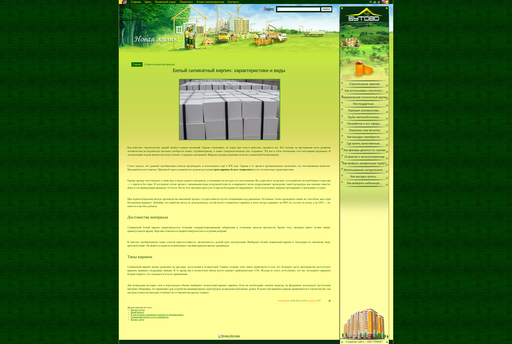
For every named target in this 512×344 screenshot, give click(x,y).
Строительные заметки (364, 83)
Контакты (233, 1)
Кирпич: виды (137, 319)
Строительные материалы (159, 64)
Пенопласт (186, 1)
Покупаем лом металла (364, 130)
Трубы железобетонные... (364, 117)
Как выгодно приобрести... (364, 136)
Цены (148, 1)
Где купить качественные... (364, 143)
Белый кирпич (137, 312)
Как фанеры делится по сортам (364, 150)
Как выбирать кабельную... (364, 183)
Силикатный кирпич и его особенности (150, 317)
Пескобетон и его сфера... (364, 123)
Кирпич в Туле (138, 310)
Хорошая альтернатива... (364, 110)
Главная (136, 1)
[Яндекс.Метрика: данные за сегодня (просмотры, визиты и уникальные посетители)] (229, 336)
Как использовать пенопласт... (364, 90)
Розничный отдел (165, 1)
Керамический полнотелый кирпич (364, 97)
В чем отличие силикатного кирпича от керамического (157, 314)
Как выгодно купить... (364, 176)
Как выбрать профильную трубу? (364, 163)
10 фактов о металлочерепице (364, 156)
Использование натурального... (364, 169)
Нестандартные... (364, 103)
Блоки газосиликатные (210, 1)
